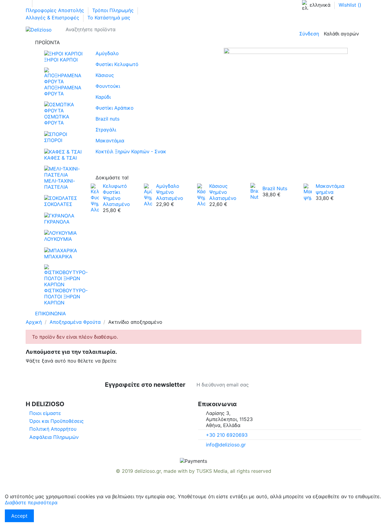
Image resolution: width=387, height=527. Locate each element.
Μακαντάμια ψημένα (330, 189)
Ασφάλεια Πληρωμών (54, 437)
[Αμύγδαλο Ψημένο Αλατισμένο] (148, 194)
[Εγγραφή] (282, 384)
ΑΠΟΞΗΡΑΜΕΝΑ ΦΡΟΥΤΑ (62, 91)
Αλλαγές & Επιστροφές (53, 18)
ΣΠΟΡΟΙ (53, 140)
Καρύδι (103, 97)
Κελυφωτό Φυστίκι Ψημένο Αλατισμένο (116, 195)
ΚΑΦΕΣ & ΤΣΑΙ (60, 158)
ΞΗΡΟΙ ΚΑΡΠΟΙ (61, 60)
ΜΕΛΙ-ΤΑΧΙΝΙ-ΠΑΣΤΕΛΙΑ (59, 184)
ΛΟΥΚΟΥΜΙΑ (58, 239)
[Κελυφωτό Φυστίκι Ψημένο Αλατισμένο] (95, 197)
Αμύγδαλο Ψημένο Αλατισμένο (169, 192)
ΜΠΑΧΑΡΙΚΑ (58, 257)
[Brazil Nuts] (254, 191)
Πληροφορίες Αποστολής (56, 10)
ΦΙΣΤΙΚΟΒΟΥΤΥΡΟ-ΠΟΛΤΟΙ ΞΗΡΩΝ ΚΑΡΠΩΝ (66, 296)
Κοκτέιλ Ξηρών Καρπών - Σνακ (131, 151)
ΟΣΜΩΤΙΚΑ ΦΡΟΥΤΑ (56, 120)
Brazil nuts (107, 119)
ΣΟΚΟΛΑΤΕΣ (58, 204)
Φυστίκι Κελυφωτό (117, 64)
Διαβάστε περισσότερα (31, 502)
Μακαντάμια (110, 141)
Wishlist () (350, 5)
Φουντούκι (108, 86)
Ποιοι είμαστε (45, 413)
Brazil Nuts (274, 188)
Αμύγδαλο (107, 53)
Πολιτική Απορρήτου (52, 429)
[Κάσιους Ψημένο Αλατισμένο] (201, 194)
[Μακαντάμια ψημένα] (308, 191)
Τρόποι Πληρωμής (113, 10)
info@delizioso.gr (226, 445)
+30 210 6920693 (227, 435)
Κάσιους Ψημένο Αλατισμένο (222, 192)
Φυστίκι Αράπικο (115, 108)
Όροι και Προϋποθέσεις (56, 421)
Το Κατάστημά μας (108, 18)
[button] (193, 42)
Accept (19, 516)
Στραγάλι (106, 130)
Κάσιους (105, 75)
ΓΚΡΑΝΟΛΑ (57, 222)
